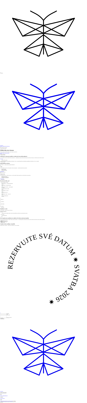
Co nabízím (3, 146)
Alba (5, 146)
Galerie (5, 395)
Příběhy (1, 146)
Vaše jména (8, 313)
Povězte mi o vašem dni (9, 317)
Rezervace (8, 146)
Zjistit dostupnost (2, 171)
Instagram (1, 398)
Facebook (4, 398)
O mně (6, 146)
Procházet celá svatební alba (3, 211)
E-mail (7, 314)
